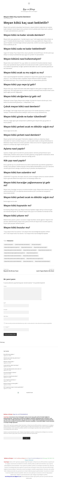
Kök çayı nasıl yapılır (36, 244)
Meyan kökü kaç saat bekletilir (30, 250)
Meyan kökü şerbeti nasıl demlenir (30, 255)
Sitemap (2, 342)
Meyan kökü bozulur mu (27, 247)
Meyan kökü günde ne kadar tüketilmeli (13, 250)
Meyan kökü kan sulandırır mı (45, 250)
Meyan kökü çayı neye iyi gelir (40, 247)
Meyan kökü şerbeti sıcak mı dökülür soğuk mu (14, 258)
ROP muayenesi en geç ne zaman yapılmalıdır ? (14, 387)
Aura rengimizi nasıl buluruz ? (10, 379)
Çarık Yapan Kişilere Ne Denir (45, 271)
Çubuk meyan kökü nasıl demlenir (22, 244)
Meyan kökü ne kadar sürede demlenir (13, 255)
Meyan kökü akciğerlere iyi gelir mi (12, 247)
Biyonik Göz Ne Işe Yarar (11, 271)
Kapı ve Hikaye (29, 9)
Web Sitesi (6, 316)
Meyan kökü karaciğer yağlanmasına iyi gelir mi (14, 253)
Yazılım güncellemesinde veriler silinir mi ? (12, 369)
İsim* (5, 303)
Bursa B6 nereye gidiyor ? (9, 354)
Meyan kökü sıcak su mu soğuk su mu (35, 258)
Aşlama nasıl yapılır (9, 244)
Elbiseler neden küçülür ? (9, 361)
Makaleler (10, 241)
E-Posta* (5, 309)
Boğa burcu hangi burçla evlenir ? (11, 376)
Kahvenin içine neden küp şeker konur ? (12, 358)
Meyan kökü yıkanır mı (28, 261)
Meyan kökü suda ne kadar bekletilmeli (13, 261)
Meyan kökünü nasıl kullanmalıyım (42, 261)
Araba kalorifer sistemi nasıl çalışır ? (11, 365)
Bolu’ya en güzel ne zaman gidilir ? (11, 383)
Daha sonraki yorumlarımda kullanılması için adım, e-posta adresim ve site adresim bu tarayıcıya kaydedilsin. (28, 323)
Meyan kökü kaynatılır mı (32, 253)
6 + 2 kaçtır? (6, 327)
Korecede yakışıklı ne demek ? (10, 372)
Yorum (5, 286)
